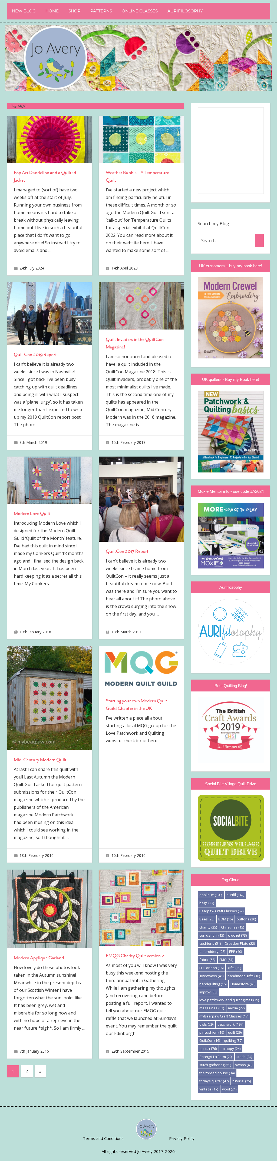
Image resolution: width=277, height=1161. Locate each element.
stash (244, 1056)
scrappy (230, 1048)
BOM (225, 919)
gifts (234, 967)
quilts (208, 1048)
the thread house (217, 1072)
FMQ (226, 959)
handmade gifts (243, 975)
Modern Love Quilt (32, 513)
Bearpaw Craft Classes (221, 911)
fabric (207, 959)
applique (210, 894)
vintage (208, 1089)
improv (208, 992)
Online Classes (140, 11)
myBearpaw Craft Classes (223, 1016)
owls (206, 1024)
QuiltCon (209, 1040)
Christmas (232, 927)
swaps (243, 1064)
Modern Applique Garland (39, 958)
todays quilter (214, 1081)
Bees (206, 919)
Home (52, 11)
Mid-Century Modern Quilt (40, 760)
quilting (233, 1040)
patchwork (230, 1024)
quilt (235, 1032)
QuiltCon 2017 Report (127, 551)
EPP (235, 951)
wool (229, 1089)
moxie (236, 1008)
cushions (210, 943)
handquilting (212, 984)
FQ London (211, 967)
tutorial (242, 1081)
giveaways (211, 975)
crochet (237, 935)
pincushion (211, 1032)
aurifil (235, 894)
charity (208, 927)
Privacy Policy (181, 1138)
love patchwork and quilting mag (229, 999)
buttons (246, 919)
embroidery (212, 951)
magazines (211, 1008)
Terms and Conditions (103, 1138)
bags (206, 902)
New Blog (24, 11)
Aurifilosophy (185, 11)
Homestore (242, 984)
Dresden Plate (240, 943)
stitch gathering (215, 1064)
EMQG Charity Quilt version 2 (135, 956)
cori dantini (211, 935)
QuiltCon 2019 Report (35, 354)
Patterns (101, 11)
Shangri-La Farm (215, 1056)
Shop (74, 11)
